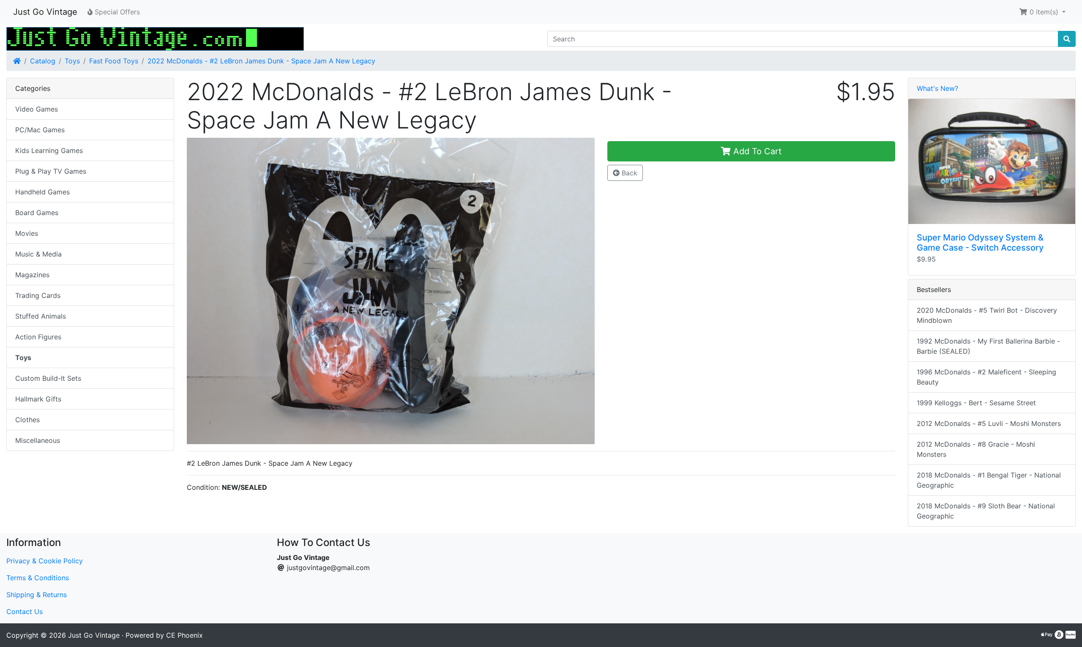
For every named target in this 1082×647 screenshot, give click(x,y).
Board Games (36, 212)
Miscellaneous (37, 440)
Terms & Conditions (37, 577)
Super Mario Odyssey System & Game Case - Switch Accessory (980, 242)
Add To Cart (756, 151)
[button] (1042, 11)
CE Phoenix (184, 635)
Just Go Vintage (45, 12)
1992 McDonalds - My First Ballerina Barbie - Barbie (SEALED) (988, 346)
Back (628, 173)
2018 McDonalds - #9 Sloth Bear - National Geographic (986, 511)
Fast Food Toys (113, 61)
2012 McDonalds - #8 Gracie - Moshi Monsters (976, 449)
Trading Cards (37, 295)
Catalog (42, 61)
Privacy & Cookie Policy (44, 561)
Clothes (27, 419)
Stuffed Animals (40, 316)
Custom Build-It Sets (48, 378)
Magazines (32, 274)
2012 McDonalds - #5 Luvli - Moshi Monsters (989, 423)
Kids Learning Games (49, 150)
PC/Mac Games (40, 130)
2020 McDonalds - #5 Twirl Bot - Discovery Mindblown (987, 315)
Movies (26, 233)
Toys (72, 61)
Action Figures (38, 337)
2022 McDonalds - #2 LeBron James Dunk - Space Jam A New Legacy (261, 61)
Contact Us (24, 611)
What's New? (937, 88)
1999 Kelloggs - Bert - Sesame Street (976, 403)
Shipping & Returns (36, 594)
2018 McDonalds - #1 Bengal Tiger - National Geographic (989, 480)
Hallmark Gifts (38, 399)
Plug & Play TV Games (50, 171)
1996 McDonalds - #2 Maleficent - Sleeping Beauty (986, 377)
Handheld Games (42, 192)
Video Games (36, 109)
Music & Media (38, 254)
